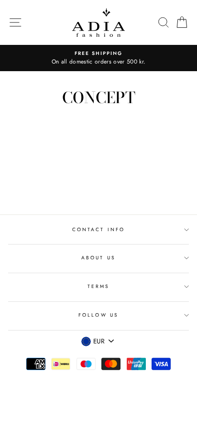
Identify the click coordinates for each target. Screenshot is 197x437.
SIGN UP (166, 360)
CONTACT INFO (98, 229)
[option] (98, 58)
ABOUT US (98, 257)
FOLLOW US (98, 315)
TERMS (98, 286)
